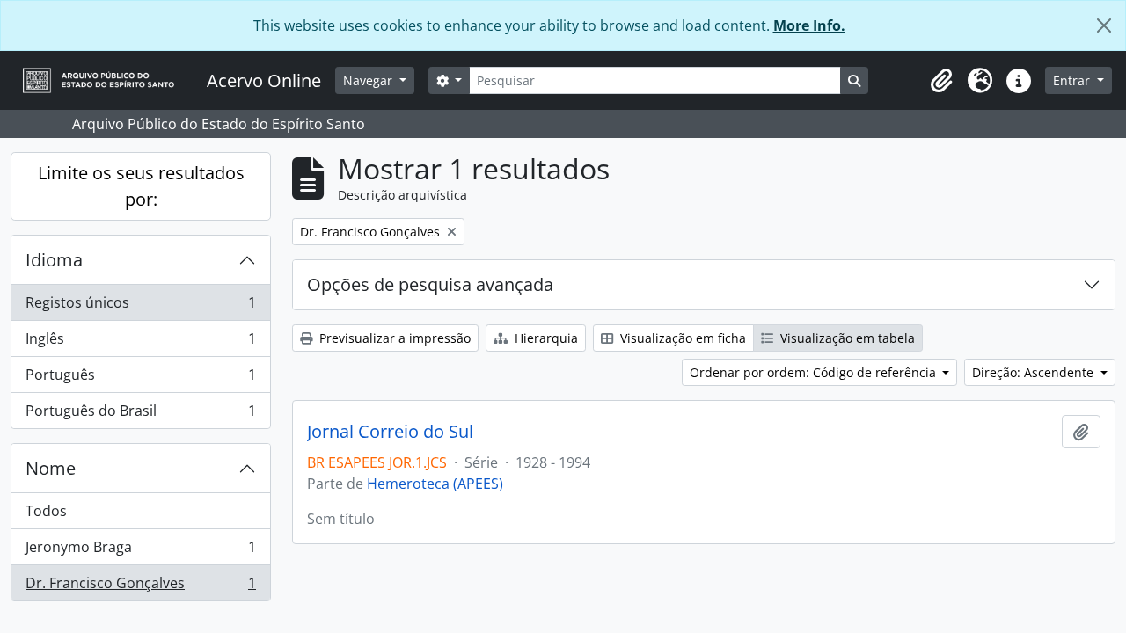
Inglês (140, 343)
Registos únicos (140, 307)
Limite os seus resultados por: (141, 186)
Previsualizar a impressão (393, 338)
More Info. (809, 25)
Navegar (369, 80)
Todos (46, 510)
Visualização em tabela (846, 338)
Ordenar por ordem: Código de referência (815, 372)
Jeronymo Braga (140, 551)
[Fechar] (1104, 25)
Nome (51, 468)
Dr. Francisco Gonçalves (140, 586)
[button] (941, 81)
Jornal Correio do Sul (390, 431)
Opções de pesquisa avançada (430, 284)
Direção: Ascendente (1034, 372)
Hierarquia (544, 338)
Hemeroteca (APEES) (435, 483)
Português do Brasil (140, 414)
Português (140, 379)
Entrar (1073, 80)
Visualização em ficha (681, 338)
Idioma (54, 260)
